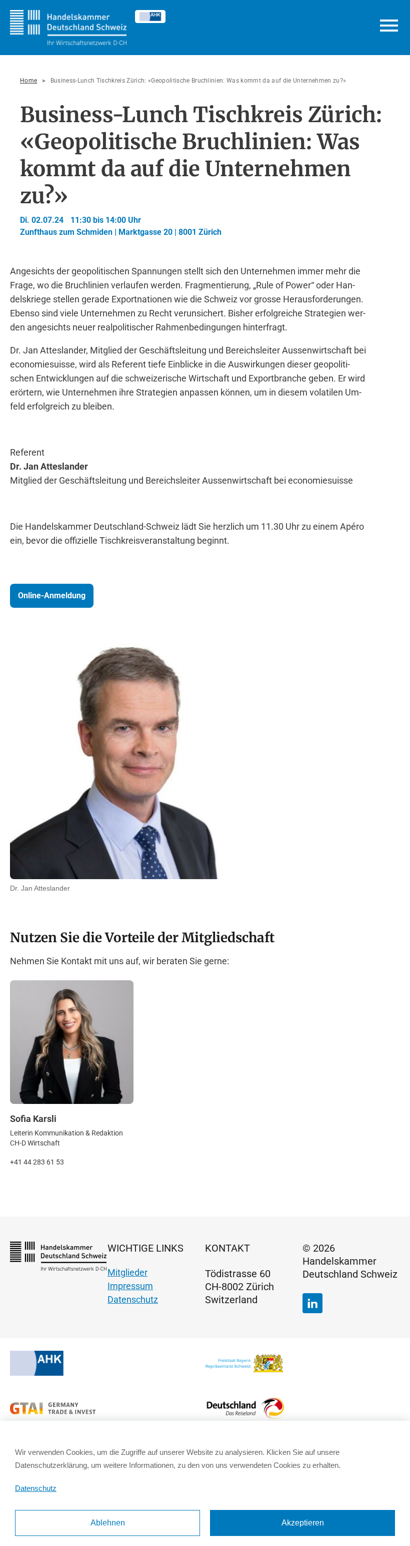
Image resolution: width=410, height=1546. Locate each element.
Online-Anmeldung (52, 595)
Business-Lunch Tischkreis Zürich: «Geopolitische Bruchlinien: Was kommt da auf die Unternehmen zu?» (198, 80)
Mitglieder (128, 1272)
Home (28, 80)
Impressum (130, 1286)
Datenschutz (133, 1299)
